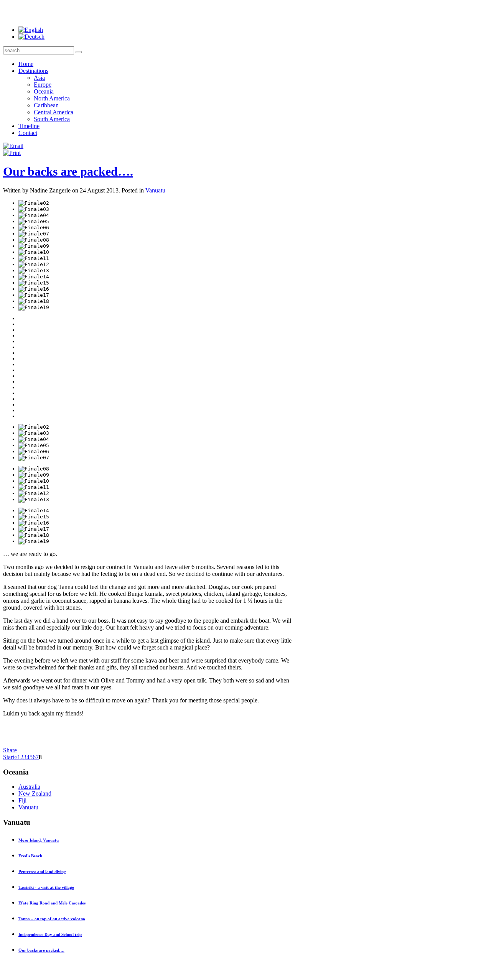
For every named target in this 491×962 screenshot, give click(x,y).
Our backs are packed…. (68, 171)
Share (10, 750)
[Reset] (79, 52)
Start (8, 757)
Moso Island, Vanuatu (38, 840)
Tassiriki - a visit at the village (46, 887)
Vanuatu (155, 190)
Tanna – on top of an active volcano (51, 918)
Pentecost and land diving (42, 871)
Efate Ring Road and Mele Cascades (52, 903)
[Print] (12, 153)
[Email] (13, 146)
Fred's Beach (30, 855)
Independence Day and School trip (50, 934)
